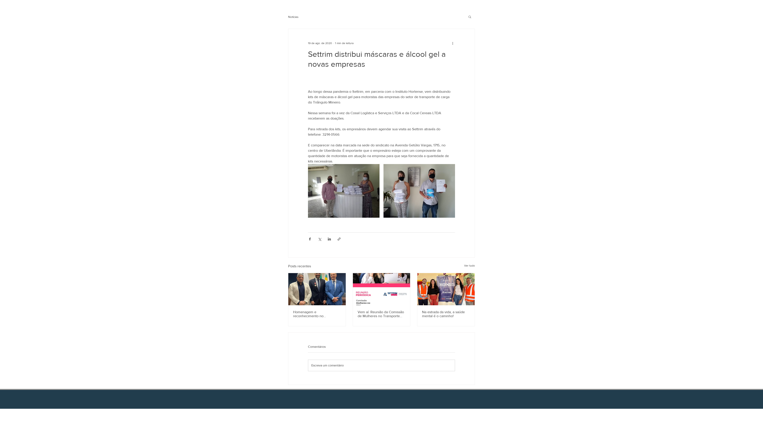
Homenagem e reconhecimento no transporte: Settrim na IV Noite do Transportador (316, 314)
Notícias (293, 16)
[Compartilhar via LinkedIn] (329, 239)
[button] (470, 16)
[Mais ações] (452, 43)
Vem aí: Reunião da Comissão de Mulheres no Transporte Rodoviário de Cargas (381, 314)
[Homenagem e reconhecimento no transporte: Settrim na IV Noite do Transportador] (317, 289)
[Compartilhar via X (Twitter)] (319, 239)
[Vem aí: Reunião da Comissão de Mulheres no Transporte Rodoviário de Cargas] (381, 289)
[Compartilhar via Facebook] (310, 239)
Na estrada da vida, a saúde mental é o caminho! (443, 314)
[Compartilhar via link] (339, 239)
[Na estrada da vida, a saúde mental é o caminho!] (446, 289)
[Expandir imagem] (344, 191)
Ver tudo (469, 265)
